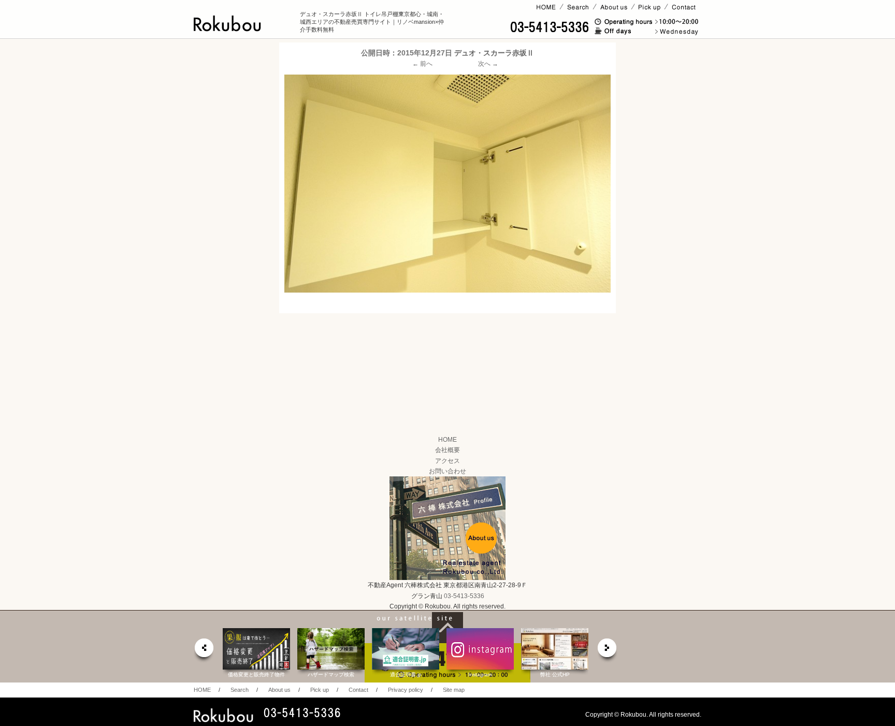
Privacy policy (405, 690)
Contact (358, 690)
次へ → (488, 63)
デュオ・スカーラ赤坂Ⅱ (494, 53)
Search (239, 690)
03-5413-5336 (464, 596)
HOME (447, 439)
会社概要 (447, 450)
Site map (454, 690)
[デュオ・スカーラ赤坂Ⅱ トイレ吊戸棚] (447, 183)
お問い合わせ (447, 471)
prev (203, 650)
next (607, 650)
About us (279, 690)
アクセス (447, 460)
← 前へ (422, 63)
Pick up (319, 690)
